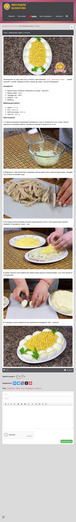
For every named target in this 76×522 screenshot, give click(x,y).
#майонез (38, 388)
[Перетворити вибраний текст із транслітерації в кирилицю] (42, 404)
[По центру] (21, 404)
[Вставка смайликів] (28, 404)
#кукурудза (30, 388)
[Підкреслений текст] (11, 404)
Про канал (22, 16)
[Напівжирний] (5, 404)
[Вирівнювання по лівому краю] (18, 404)
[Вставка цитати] (39, 404)
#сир (23, 388)
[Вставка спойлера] (46, 404)
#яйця (18, 388)
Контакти (59, 16)
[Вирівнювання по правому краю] (25, 404)
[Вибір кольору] (32, 404)
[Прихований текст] (36, 404)
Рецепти (11, 16)
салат (49, 79)
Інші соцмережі (45, 16)
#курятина (11, 388)
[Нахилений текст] (8, 404)
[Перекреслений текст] (14, 404)
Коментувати (66, 441)
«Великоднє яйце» (58, 79)
